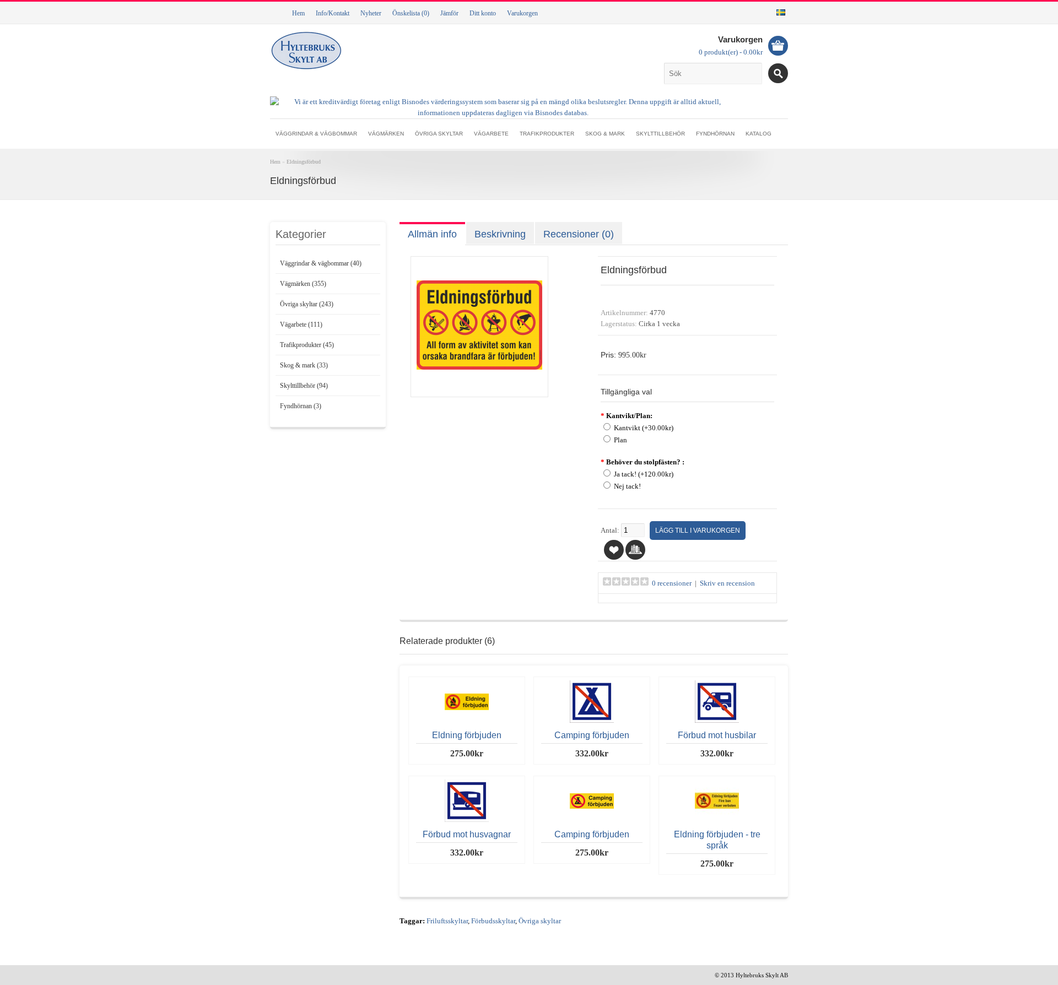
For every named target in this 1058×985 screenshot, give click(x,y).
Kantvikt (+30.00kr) (643, 428)
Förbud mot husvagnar (467, 834)
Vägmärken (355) (303, 284)
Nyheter (370, 13)
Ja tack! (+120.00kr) (643, 474)
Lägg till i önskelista (614, 550)
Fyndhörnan (715, 134)
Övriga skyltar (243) (306, 304)
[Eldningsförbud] (479, 385)
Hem (298, 13)
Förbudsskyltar (493, 921)
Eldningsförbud (304, 162)
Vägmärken (386, 134)
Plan (620, 440)
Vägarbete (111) (301, 324)
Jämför (449, 13)
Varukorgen (522, 13)
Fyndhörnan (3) (300, 406)
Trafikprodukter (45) (307, 345)
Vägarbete (491, 134)
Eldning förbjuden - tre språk (717, 840)
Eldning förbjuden (466, 735)
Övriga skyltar (439, 134)
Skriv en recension (727, 583)
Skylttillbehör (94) (304, 385)
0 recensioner (672, 583)
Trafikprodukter (547, 134)
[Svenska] (780, 12)
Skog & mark (605, 134)
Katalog (758, 134)
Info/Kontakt (332, 13)
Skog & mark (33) (304, 365)
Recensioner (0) (578, 234)
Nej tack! (627, 486)
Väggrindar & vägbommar (316, 134)
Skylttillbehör (660, 134)
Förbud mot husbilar (717, 735)
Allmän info (432, 234)
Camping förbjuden (591, 735)
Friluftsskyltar (447, 921)
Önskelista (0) (410, 13)
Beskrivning (500, 234)
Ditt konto (482, 13)
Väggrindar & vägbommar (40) (320, 263)
